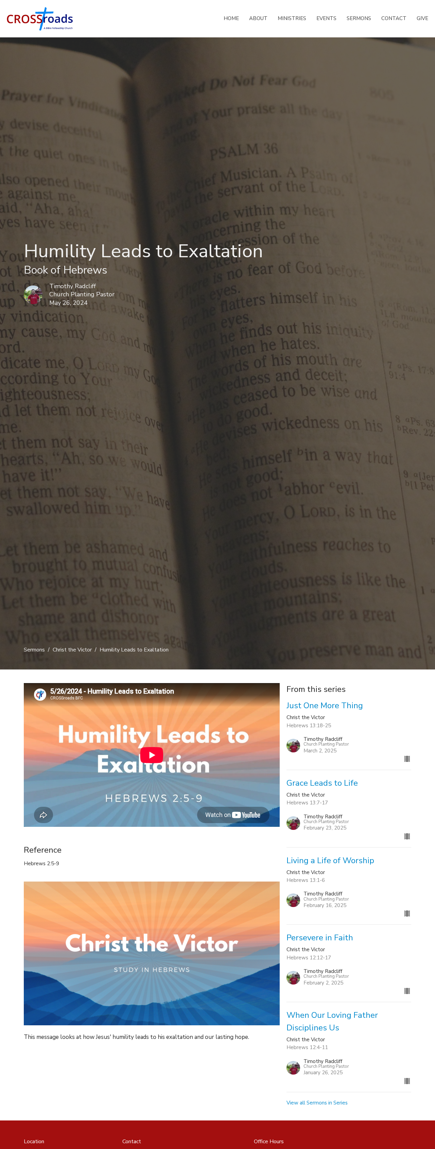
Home (231, 18)
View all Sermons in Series (317, 1102)
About (258, 18)
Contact (393, 18)
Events (326, 18)
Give (422, 18)
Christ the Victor (72, 650)
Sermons (359, 18)
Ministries (292, 18)
